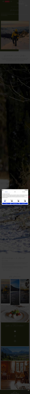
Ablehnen (6, 203)
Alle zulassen (23, 203)
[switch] (12, 201)
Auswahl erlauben (15, 203)
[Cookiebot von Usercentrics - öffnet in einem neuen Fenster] (25, 190)
